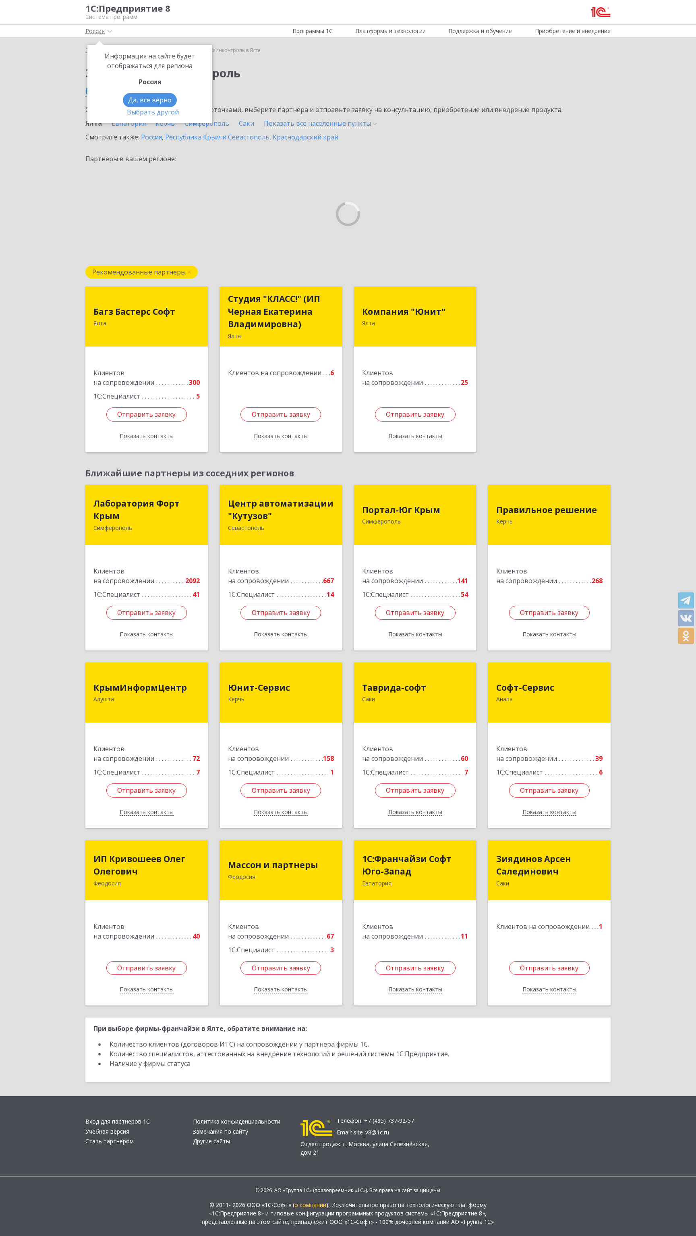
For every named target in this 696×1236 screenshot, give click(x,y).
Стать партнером (109, 1141)
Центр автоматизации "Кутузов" (281, 510)
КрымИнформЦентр (140, 687)
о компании (310, 1205)
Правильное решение (546, 509)
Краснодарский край (305, 137)
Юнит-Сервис (259, 687)
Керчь (165, 123)
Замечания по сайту (220, 1131)
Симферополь (206, 123)
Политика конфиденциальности (236, 1121)
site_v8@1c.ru (371, 1132)
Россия (151, 137)
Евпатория (129, 123)
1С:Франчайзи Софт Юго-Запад (407, 865)
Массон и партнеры (273, 864)
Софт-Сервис (525, 687)
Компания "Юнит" (403, 311)
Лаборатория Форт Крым (136, 510)
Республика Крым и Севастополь (217, 137)
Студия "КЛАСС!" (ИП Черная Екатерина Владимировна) (274, 311)
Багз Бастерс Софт (134, 311)
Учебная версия (107, 1131)
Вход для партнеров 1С (117, 1121)
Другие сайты (211, 1141)
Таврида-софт (394, 687)
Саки (246, 123)
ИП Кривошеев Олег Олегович (139, 865)
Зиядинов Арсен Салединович (533, 865)
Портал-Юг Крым (401, 509)
